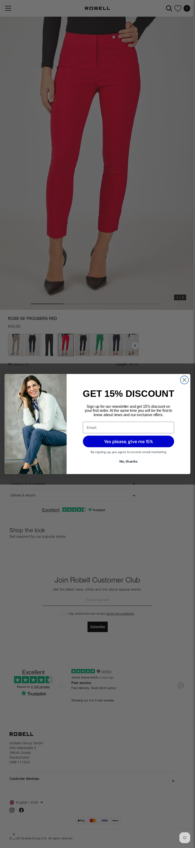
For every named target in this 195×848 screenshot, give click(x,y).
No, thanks (128, 461)
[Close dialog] (184, 380)
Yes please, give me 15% (128, 441)
